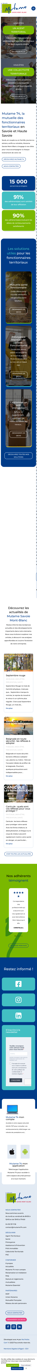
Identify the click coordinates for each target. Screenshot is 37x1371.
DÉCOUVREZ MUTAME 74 (14, 159)
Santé (20, 682)
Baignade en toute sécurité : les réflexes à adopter (18, 741)
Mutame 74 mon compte (16, 1270)
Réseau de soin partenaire (16, 1303)
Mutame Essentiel (13, 1285)
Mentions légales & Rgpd (14, 1349)
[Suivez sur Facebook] (8, 1326)
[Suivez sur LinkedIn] (19, 1326)
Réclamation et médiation (16, 1273)
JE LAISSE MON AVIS (18, 946)
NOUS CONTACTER (11, 166)
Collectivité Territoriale (14, 1252)
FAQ (7, 1276)
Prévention (11, 682)
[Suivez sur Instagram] (13, 1326)
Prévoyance (10, 1242)
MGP (7, 1294)
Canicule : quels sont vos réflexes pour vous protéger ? (18, 808)
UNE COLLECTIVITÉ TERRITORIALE (18, 72)
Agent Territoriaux (13, 1236)
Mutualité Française (13, 1300)
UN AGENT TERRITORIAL (18, 30)
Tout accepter (12, 1365)
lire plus (9, 708)
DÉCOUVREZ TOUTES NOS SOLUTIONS (18, 455)
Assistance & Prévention (15, 1245)
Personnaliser (17, 1368)
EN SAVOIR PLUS (18, 52)
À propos (9, 1263)
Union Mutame (12, 1297)
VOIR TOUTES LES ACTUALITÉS (18, 854)
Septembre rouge (15, 675)
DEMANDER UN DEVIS (18, 310)
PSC (7, 1255)
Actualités (10, 1266)
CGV (26, 1349)
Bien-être (20, 679)
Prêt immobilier (12, 1248)
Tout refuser (26, 1365)
